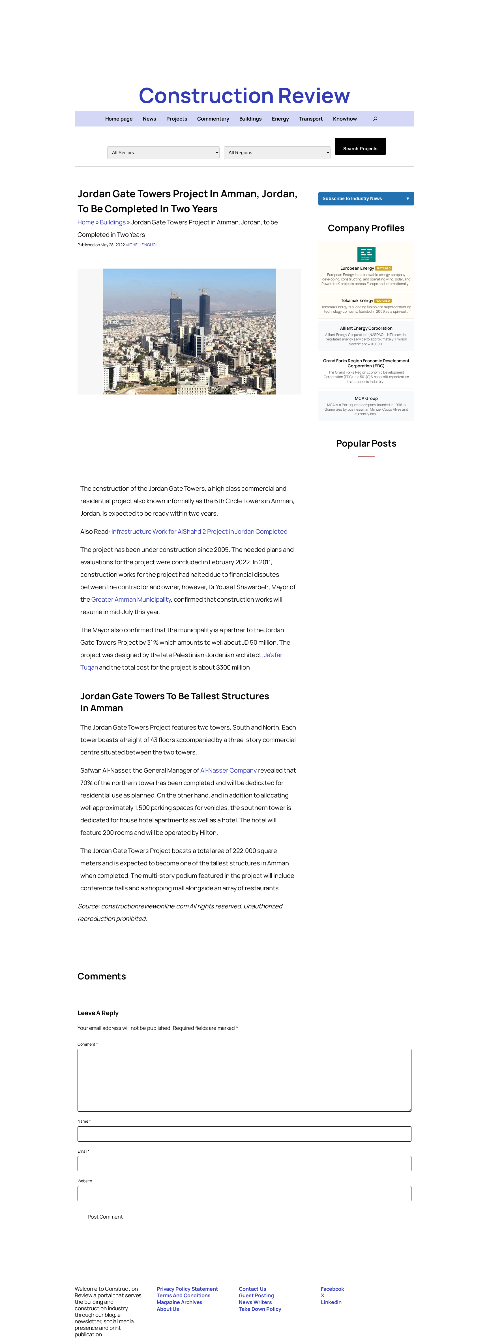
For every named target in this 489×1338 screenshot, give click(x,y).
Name (84, 1121)
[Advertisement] (244, 39)
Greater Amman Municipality (131, 599)
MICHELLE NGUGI (140, 244)
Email (83, 1151)
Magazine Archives (179, 1302)
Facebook (332, 1288)
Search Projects (360, 148)
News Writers (255, 1302)
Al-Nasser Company (228, 770)
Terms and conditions (184, 1295)
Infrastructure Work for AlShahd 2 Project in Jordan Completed (199, 531)
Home (86, 222)
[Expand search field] (375, 118)
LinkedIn (331, 1302)
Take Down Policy (260, 1308)
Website (85, 1180)
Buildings (113, 222)
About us (168, 1308)
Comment (88, 1044)
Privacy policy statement (187, 1288)
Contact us (252, 1288)
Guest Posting (256, 1295)
